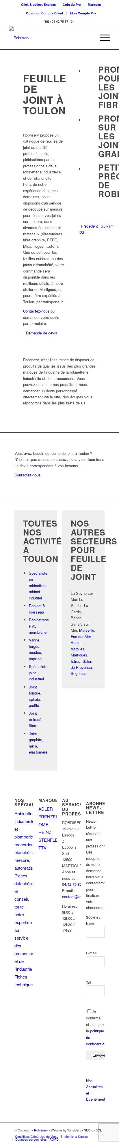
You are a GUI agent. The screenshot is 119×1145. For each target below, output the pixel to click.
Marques (94, 4)
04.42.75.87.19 (74, 884)
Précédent (89, 226)
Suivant (107, 226)
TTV (42, 848)
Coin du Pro (72, 4)
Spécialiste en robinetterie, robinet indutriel (39, 585)
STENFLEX (49, 840)
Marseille (86, 630)
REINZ (44, 832)
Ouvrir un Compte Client (44, 13)
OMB (43, 824)
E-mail (91, 953)
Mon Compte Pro (83, 13)
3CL (99, 1130)
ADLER (45, 809)
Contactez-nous (36, 311)
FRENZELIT (50, 816)
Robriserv (41, 1130)
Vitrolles (77, 649)
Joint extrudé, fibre (35, 719)
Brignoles (78, 673)
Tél (88, 982)
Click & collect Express (38, 4)
